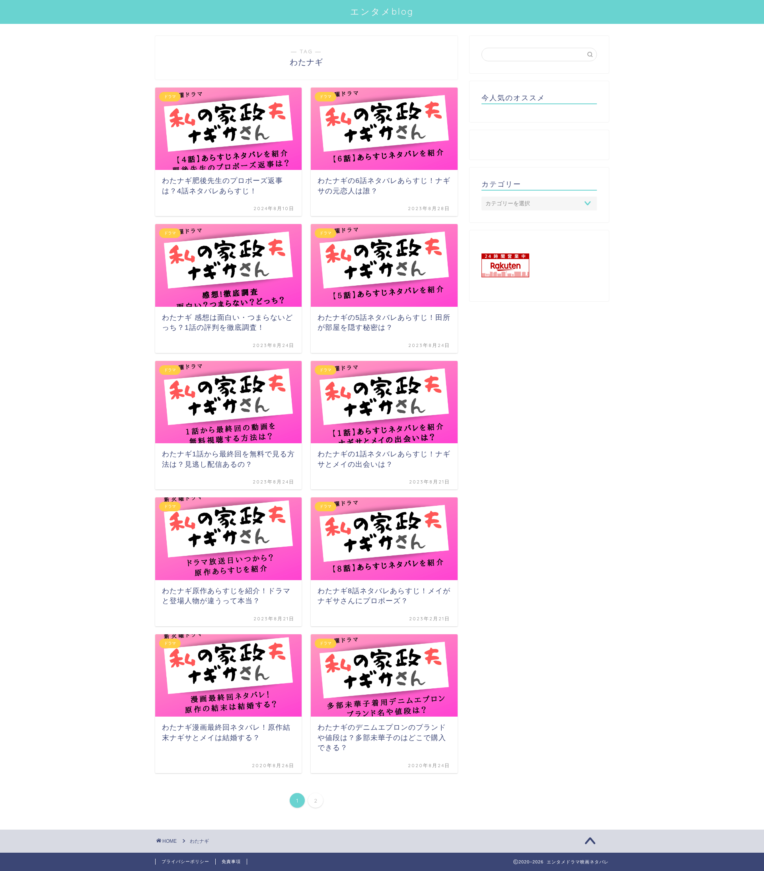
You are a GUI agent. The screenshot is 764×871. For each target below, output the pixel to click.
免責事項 (231, 861)
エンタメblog (382, 11)
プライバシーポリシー (185, 861)
